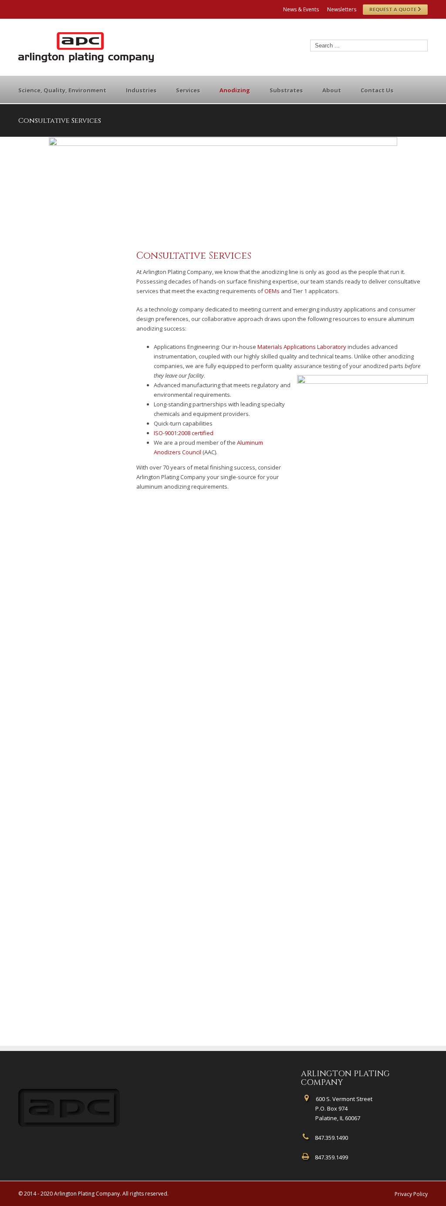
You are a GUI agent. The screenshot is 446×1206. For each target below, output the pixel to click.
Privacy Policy (411, 1194)
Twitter (34, 8)
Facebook (20, 8)
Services (188, 90)
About (331, 90)
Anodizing (235, 90)
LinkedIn (48, 7)
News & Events (301, 9)
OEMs (272, 291)
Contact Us (377, 90)
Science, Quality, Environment (62, 90)
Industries (141, 90)
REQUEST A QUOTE (393, 9)
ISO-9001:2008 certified (183, 433)
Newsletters (341, 9)
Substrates (286, 90)
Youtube (65, 10)
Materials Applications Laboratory (301, 347)
